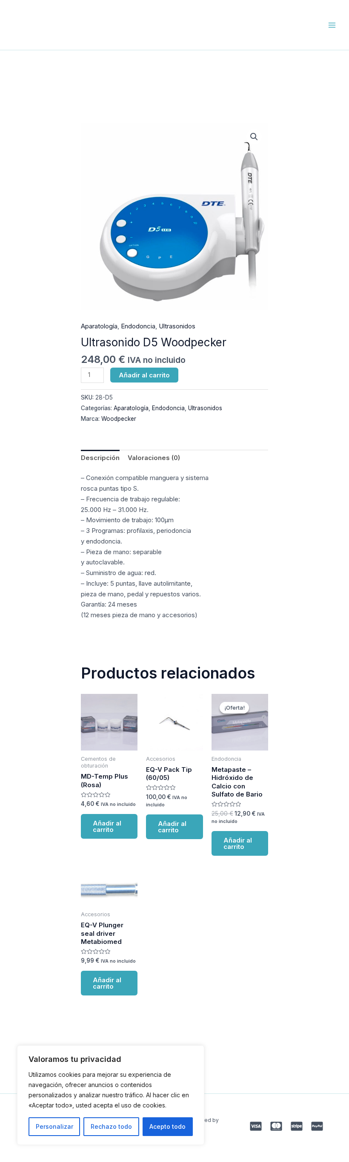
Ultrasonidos (177, 326)
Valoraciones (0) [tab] (154, 458)
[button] (254, 136)
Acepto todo (167, 1126)
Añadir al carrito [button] (107, 826)
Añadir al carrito (144, 375)
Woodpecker (118, 418)
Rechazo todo (111, 1126)
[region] (110, 1095)
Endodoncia (138, 326)
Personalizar (54, 1126)
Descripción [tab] (100, 458)
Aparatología (99, 326)
